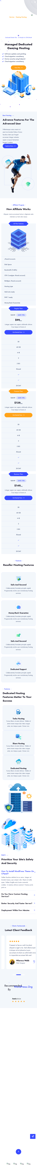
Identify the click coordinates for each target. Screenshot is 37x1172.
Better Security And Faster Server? (16, 903)
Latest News (7, 1044)
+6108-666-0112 (10, 1028)
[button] (13, 974)
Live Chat (6, 1114)
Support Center (7, 1106)
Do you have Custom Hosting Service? (14, 895)
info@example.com (11, 1032)
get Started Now (18, 332)
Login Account (7, 1099)
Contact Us (6, 1059)
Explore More (9, 146)
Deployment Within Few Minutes (15, 910)
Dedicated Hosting (8, 1083)
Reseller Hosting (8, 1075)
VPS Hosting (7, 1087)
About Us (5, 1048)
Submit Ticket (7, 1110)
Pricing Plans (7, 1051)
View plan (18, 68)
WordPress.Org (23, 987)
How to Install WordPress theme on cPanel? (17, 872)
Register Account (8, 1102)
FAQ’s (4, 1055)
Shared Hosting (7, 1071)
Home (6, 17)
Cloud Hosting (7, 1079)
